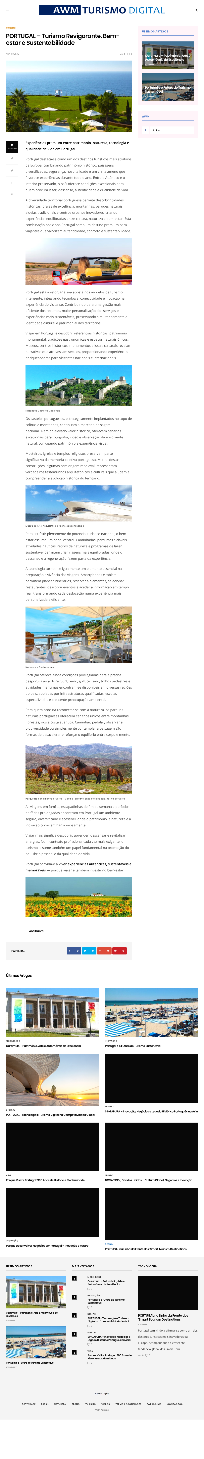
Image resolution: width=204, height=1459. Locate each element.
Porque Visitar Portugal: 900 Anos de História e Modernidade (45, 1180)
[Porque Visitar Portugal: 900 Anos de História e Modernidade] (52, 1147)
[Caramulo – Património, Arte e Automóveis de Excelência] (52, 1012)
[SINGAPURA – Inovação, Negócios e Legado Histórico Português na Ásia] (151, 1078)
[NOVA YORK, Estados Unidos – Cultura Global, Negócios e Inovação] (151, 1147)
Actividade (28, 1404)
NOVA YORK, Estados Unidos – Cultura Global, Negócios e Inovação (148, 1180)
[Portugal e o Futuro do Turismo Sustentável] (151, 1012)
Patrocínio (154, 1404)
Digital (10, 1110)
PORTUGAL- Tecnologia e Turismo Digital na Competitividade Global (50, 1115)
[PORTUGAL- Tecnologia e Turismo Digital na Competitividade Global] (52, 1080)
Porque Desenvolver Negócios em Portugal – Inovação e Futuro (47, 1246)
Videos (105, 1404)
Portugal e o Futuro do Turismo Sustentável (168, 89)
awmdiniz (150, 64)
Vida (8, 1175)
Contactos (174, 1404)
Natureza (60, 1404)
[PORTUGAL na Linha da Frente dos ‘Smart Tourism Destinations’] (151, 1214)
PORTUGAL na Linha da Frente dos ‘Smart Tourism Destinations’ (146, 1249)
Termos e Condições (128, 1404)
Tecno (109, 1244)
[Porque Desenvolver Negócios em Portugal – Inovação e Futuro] (52, 1212)
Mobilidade (13, 1041)
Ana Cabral (12, 54)
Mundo (109, 1107)
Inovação (111, 1041)
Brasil (44, 1404)
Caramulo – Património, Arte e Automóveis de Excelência (167, 57)
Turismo (11, 28)
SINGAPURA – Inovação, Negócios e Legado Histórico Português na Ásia (151, 1111)
